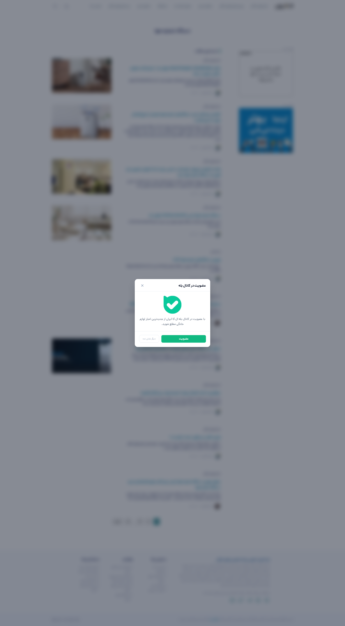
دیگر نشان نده (149, 338)
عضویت (183, 339)
